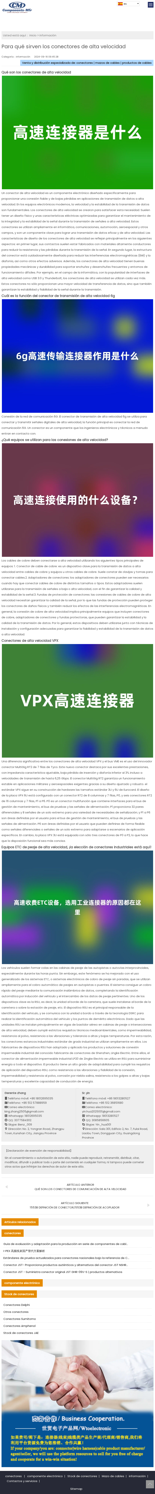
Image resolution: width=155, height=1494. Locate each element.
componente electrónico (45, 1476)
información (48, 35)
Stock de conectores (82, 1476)
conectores (13, 1476)
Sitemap (76, 1489)
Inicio (32, 35)
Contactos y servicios (22, 1481)
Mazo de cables (113, 1476)
